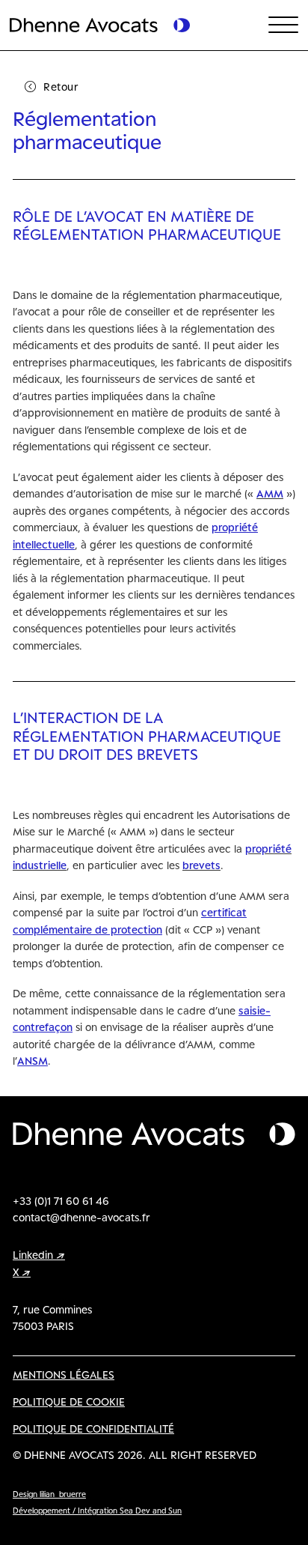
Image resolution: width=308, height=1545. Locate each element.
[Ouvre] (283, 25)
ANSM (32, 1060)
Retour (60, 86)
